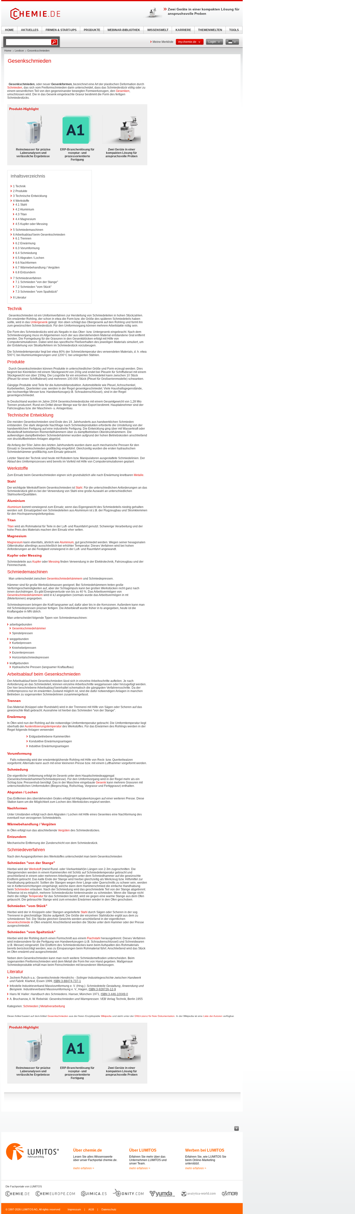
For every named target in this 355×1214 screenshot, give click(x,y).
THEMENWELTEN (210, 30)
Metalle (138, 475)
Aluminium (14, 507)
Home (7, 50)
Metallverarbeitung (52, 1006)
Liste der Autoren (212, 1016)
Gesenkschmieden (58, 1016)
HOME (9, 30)
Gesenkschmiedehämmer (29, 628)
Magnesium (15, 542)
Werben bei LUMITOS (204, 1150)
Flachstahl (93, 938)
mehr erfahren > (83, 1168)
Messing (54, 561)
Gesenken (122, 91)
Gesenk (101, 782)
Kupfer (36, 561)
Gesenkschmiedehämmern (64, 578)
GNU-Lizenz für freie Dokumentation (155, 1016)
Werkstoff (35, 869)
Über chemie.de (87, 1150)
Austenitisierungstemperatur (43, 726)
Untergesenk (39, 322)
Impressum (74, 1209)
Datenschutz (108, 1209)
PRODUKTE (92, 30)
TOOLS (234, 30)
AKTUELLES (29, 30)
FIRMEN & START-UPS (61, 30)
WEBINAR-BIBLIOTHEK (123, 30)
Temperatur (35, 896)
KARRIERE (183, 30)
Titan (10, 526)
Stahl (79, 487)
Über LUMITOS (142, 1150)
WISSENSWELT (157, 30)
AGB (91, 1209)
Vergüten (64, 830)
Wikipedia (106, 1016)
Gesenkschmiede (18, 922)
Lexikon (19, 50)
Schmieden (14, 87)
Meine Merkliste (163, 42)
